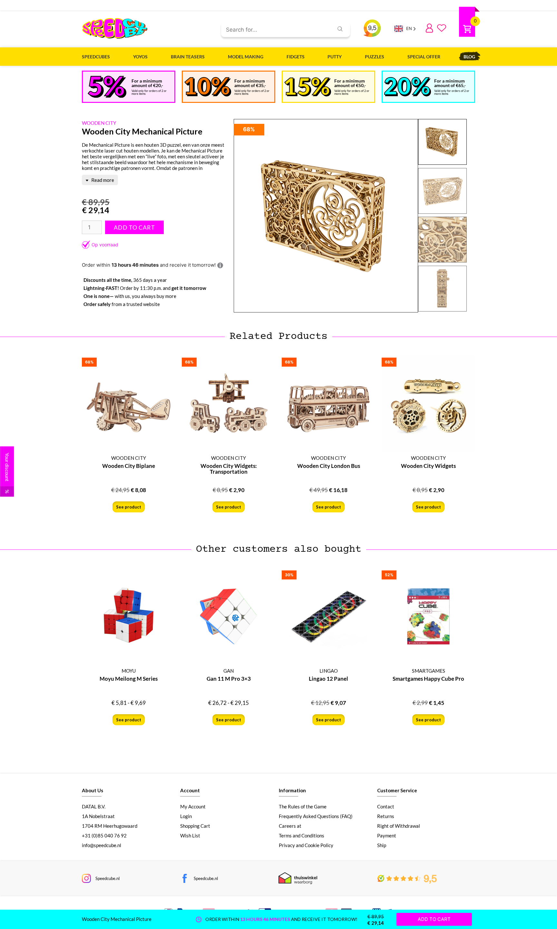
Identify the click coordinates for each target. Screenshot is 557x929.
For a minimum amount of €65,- (450, 83)
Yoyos (140, 56)
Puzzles (374, 56)
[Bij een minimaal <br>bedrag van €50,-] (307, 86)
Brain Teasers (188, 56)
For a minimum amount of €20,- (147, 83)
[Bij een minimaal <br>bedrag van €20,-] (107, 87)
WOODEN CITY (99, 123)
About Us (92, 790)
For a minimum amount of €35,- (250, 83)
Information (292, 790)
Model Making (245, 56)
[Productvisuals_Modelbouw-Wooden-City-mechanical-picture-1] (326, 215)
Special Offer (423, 56)
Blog (469, 56)
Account (190, 790)
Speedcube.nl (107, 878)
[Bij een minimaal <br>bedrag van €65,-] (407, 86)
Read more (102, 180)
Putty (334, 56)
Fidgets (296, 56)
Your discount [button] (7, 473)
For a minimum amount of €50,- (350, 83)
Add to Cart (134, 227)
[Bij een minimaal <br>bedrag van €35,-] (207, 86)
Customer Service (397, 790)
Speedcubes (96, 56)
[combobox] (274, 30)
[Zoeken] (340, 29)
